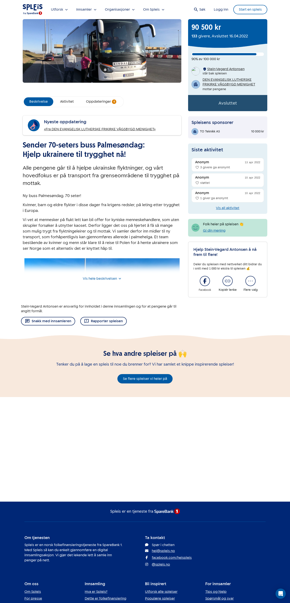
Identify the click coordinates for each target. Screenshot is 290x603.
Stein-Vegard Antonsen (226, 69)
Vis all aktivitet (227, 208)
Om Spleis (32, 592)
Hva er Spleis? (96, 592)
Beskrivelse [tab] (38, 101)
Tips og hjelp (216, 592)
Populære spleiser (160, 598)
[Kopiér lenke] (227, 281)
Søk (202, 9)
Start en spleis (250, 9)
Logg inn (221, 9)
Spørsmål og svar (219, 598)
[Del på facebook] (205, 281)
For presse (33, 598)
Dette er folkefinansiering (105, 598)
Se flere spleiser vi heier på (145, 379)
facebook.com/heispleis (172, 558)
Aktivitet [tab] (67, 101)
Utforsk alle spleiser (161, 592)
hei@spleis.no (163, 551)
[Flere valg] (250, 281)
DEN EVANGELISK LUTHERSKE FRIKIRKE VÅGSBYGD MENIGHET (229, 82)
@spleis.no (161, 564)
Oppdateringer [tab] (100, 101)
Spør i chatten (163, 545)
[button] (281, 594)
